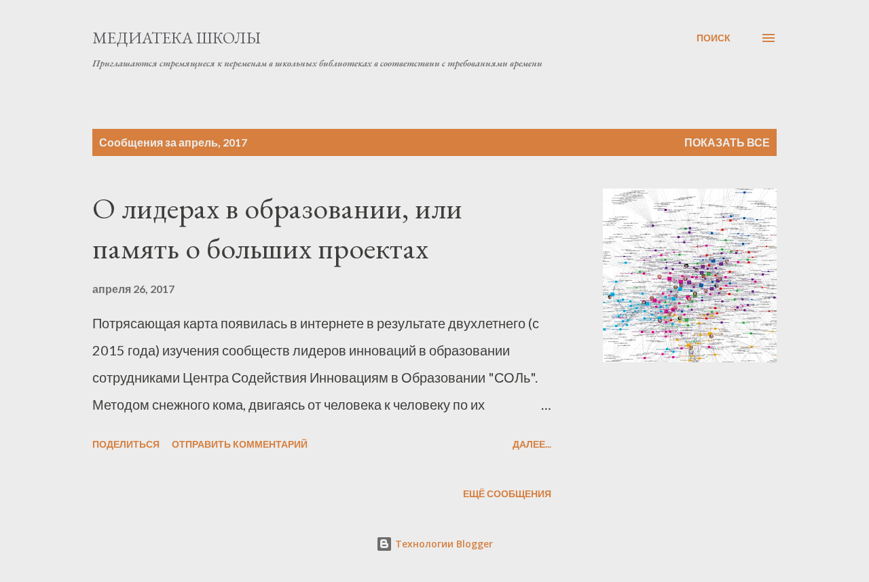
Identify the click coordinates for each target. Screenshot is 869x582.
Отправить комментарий (240, 444)
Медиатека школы (176, 37)
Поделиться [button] (126, 444)
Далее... (532, 444)
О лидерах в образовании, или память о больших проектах (277, 228)
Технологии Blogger (442, 543)
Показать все (727, 142)
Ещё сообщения (507, 493)
